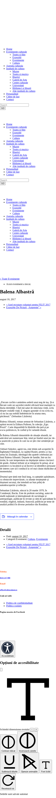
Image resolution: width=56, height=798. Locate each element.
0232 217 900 (5, 578)
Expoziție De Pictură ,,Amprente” (23, 307)
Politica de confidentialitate (19, 603)
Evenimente (42, 539)
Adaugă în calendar (17, 516)
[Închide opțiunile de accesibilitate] (1, 669)
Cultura (31, 539)
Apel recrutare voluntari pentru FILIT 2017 (28, 304)
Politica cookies (14, 605)
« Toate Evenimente (10, 278)
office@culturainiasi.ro (8, 590)
